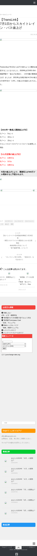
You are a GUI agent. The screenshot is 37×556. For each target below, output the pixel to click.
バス (2, 224)
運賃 (12, 224)
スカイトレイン (29, 221)
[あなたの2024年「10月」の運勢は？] (6, 461)
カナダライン (9, 221)
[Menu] (34, 2)
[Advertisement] (17, 401)
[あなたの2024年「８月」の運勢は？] (6, 482)
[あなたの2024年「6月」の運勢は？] (6, 503)
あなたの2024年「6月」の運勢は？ (23, 500)
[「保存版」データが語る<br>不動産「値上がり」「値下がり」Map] (28, 273)
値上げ (7, 224)
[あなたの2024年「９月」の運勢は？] (6, 471)
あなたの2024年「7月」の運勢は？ (23, 489)
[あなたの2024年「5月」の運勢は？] (6, 513)
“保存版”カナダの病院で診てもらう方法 (17, 318)
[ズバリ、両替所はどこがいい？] (9, 273)
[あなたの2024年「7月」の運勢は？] (6, 492)
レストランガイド (9, 330)
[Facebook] (16, 554)
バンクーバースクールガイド (13, 333)
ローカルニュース (6, 14)
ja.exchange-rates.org (12, 354)
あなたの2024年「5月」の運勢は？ (23, 510)
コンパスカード (18, 221)
